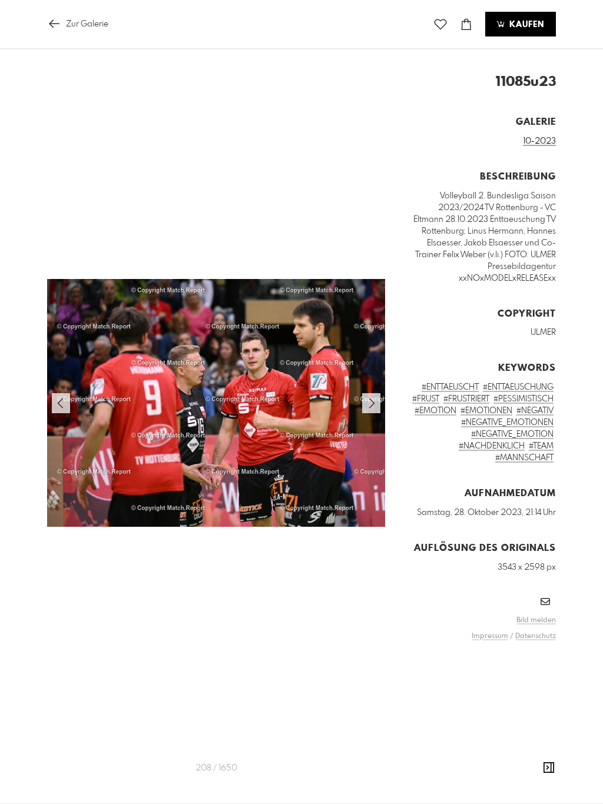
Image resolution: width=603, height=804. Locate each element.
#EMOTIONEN (486, 411)
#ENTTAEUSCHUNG (518, 387)
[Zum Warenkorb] (466, 24)
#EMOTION (435, 411)
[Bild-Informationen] (549, 768)
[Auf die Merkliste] (440, 24)
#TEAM (541, 446)
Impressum (490, 636)
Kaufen (525, 25)
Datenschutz (535, 636)
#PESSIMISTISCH (523, 399)
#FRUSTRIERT (466, 399)
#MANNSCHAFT (524, 458)
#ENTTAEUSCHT (450, 387)
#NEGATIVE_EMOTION (512, 434)
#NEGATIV (535, 411)
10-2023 (539, 141)
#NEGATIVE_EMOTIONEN (507, 422)
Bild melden (536, 620)
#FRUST (425, 399)
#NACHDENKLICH (492, 446)
